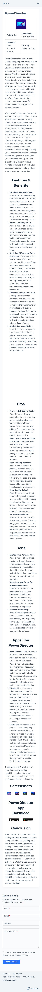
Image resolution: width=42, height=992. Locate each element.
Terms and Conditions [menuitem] (11, 977)
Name (7, 908)
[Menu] (38, 3)
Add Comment (10, 931)
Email (7, 916)
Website (7, 923)
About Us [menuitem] (6, 974)
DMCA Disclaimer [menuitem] (9, 980)
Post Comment (11, 962)
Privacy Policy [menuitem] (29, 977)
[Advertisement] (21, 375)
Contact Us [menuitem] (17, 974)
